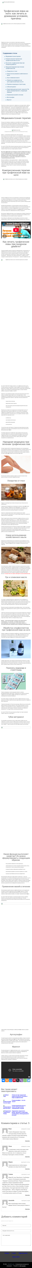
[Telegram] (28, 1080)
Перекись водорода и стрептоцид (16, 84)
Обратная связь (23, 1253)
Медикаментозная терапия (13, 56)
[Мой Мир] (10, 1080)
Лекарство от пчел (12, 71)
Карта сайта (16, 1257)
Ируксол (9, 99)
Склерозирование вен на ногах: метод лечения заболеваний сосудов (19, 1107)
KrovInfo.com (11, 1264)
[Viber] (21, 1080)
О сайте (14, 1253)
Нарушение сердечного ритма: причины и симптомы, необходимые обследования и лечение (20, 1113)
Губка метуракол (11, 86)
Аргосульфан (10, 97)
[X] (17, 1080)
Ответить (27, 1141)
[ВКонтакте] (3, 1080)
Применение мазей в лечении (15, 94)
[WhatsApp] (25, 1080)
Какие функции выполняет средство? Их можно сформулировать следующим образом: (18, 91)
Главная (7, 1253)
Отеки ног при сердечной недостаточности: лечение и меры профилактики (19, 1096)
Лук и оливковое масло (13, 77)
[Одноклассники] (7, 1080)
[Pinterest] (14, 1080)
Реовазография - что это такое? (18, 1101)
